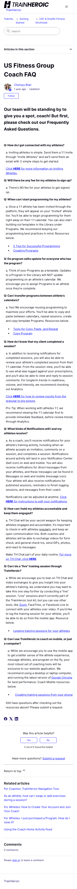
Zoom (23, 605)
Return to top (13, 771)
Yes (29, 740)
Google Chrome (61, 677)
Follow (11, 95)
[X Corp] (11, 718)
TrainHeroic (10, 18)
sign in (16, 860)
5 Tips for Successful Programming (36, 246)
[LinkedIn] (16, 718)
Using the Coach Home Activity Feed (28, 829)
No (48, 740)
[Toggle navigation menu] (66, 7)
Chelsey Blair (23, 85)
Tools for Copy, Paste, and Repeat (35, 329)
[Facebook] (5, 718)
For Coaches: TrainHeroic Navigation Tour (31, 788)
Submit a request (53, 758)
